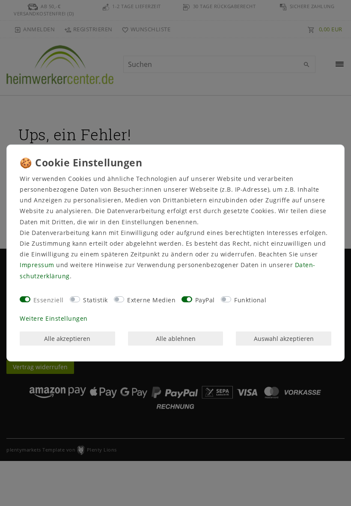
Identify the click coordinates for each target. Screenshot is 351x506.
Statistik (95, 300)
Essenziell (48, 300)
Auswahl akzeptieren (284, 338)
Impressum (37, 265)
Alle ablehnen (176, 338)
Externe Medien (151, 300)
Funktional (250, 300)
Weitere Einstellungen (54, 318)
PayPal (205, 300)
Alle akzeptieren (67, 338)
